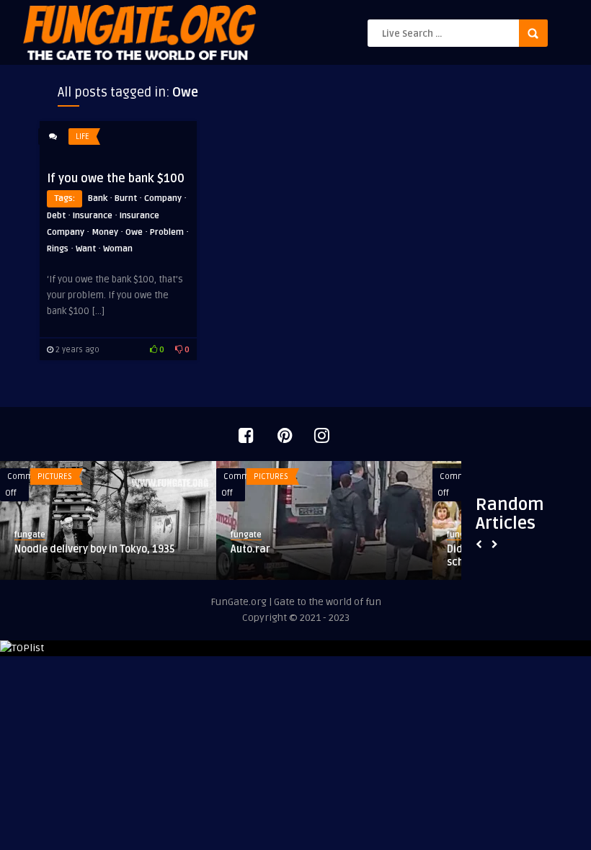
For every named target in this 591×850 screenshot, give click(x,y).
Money (105, 232)
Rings (57, 248)
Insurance (92, 215)
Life (82, 136)
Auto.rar (250, 549)
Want (86, 248)
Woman (118, 248)
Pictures (54, 476)
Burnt (126, 198)
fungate (29, 535)
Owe (134, 232)
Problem (167, 232)
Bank (97, 198)
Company (163, 198)
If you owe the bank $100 (116, 178)
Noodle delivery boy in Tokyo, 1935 (94, 549)
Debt (56, 215)
